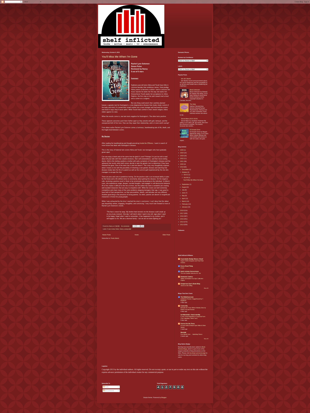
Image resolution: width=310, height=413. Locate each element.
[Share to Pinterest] (143, 226)
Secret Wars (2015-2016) (189, 119)
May (183, 195)
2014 (182, 222)
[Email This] (133, 226)
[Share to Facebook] (140, 226)
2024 (182, 153)
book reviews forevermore (190, 271)
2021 (182, 161)
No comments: (125, 226)
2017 (182, 213)
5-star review (111, 229)
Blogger (163, 397)
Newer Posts (106, 235)
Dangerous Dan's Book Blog (190, 284)
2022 (182, 158)
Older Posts (166, 235)
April (183, 198)
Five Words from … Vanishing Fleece (191, 334)
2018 (182, 210)
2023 (182, 156)
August (184, 187)
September (186, 184)
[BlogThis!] (136, 226)
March (184, 201)
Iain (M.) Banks (186, 79)
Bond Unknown (195, 90)
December (185, 169)
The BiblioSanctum (187, 297)
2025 (182, 150)
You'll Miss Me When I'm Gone (119, 56)
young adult (127, 229)
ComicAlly (184, 306)
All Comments (109, 390)
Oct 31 (186, 175)
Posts (106, 387)
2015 (182, 219)
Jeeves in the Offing (186, 285)
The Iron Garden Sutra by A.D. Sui (191, 273)
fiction (117, 229)
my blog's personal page (198, 353)
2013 (182, 224)
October (184, 172)
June (184, 193)
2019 (182, 167)
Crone (182, 268)
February (185, 204)
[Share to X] (138, 226)
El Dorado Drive (195, 130)
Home (137, 235)
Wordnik (183, 332)
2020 (182, 164)
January (185, 207)
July (183, 190)
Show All (206, 288)
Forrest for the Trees (188, 323)
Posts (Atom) (115, 238)
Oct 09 (186, 177)
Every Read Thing (187, 266)
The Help (193, 104)
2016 (182, 216)
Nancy (122, 229)
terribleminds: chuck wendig (190, 315)
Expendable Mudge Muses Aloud (192, 259)
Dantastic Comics (187, 277)
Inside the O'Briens (146, 143)
